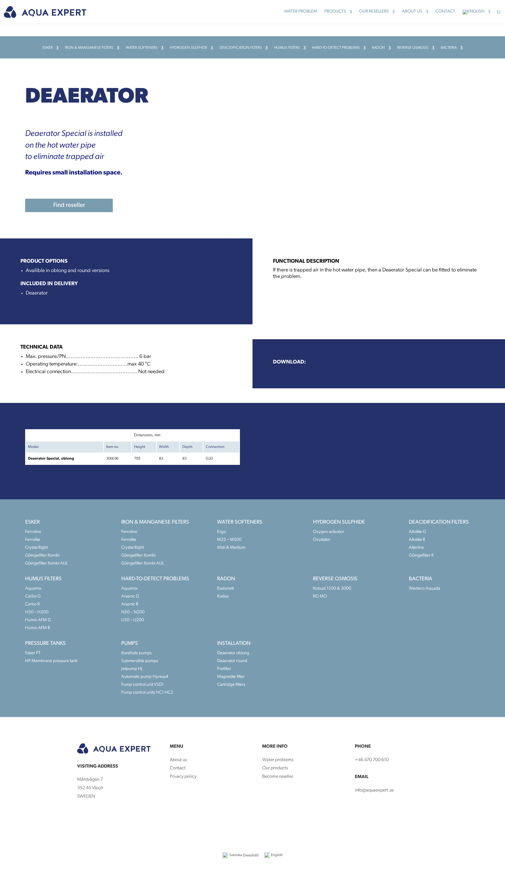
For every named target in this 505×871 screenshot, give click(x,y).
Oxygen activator (328, 532)
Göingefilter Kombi (42, 555)
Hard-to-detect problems (336, 48)
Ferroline (33, 532)
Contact (445, 12)
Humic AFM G (38, 620)
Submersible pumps (139, 661)
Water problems (277, 760)
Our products (275, 768)
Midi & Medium (231, 548)
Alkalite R (417, 540)
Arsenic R (129, 604)
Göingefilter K (421, 555)
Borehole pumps (136, 653)
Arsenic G (130, 596)
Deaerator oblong (233, 653)
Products (335, 12)
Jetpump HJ (131, 669)
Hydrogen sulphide (188, 48)
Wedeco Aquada (424, 588)
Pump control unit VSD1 (142, 685)
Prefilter (224, 669)
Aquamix (33, 588)
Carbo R (32, 604)
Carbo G (33, 596)
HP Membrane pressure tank (51, 661)
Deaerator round (232, 661)
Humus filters (287, 48)
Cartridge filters (231, 685)
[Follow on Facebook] (82, 815)
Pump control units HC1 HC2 (147, 692)
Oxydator (321, 540)
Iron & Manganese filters (89, 48)
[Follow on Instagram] (93, 815)
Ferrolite (32, 540)
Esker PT (32, 653)
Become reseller (278, 776)
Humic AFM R (37, 628)
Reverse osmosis (412, 48)
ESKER (47, 48)
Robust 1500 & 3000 (332, 588)
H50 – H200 (37, 612)
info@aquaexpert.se (374, 790)
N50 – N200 (133, 612)
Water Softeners (142, 48)
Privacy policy (183, 776)
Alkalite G (417, 532)
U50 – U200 (132, 620)
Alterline (416, 548)
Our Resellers (374, 12)
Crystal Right (36, 548)
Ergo (221, 532)
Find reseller (69, 205)
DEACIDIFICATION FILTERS (240, 48)
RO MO (320, 596)
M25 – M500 (229, 540)
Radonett (225, 588)
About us (412, 12)
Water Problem (300, 12)
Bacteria (449, 48)
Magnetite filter (231, 677)
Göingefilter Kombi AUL (46, 563)
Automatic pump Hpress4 (144, 677)
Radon (378, 48)
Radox (223, 596)
